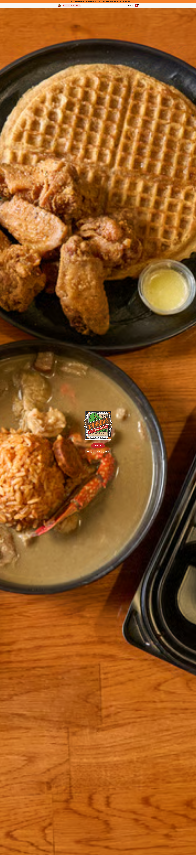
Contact (107, 451)
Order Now (98, 445)
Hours (88, 451)
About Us (97, 451)
